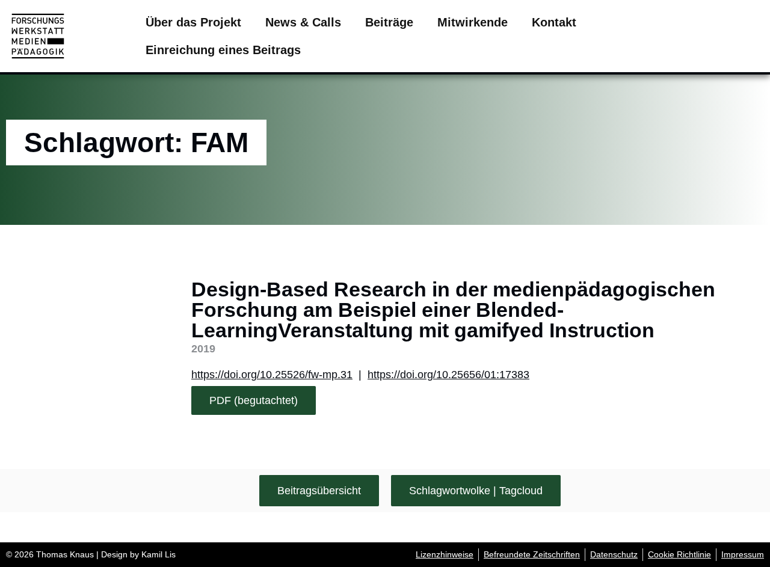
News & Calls (303, 22)
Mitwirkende (472, 22)
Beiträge (389, 22)
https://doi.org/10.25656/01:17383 (448, 375)
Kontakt (554, 22)
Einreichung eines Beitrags (223, 50)
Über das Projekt (193, 22)
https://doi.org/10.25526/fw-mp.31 (272, 375)
